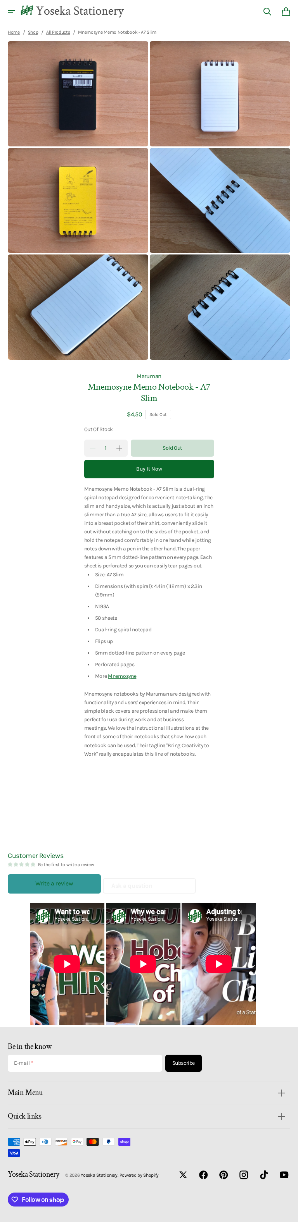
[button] (11, 11)
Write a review (54, 883)
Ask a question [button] (131, 885)
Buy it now (149, 469)
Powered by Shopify (139, 1175)
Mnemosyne (122, 676)
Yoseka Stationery (99, 1175)
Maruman (149, 376)
